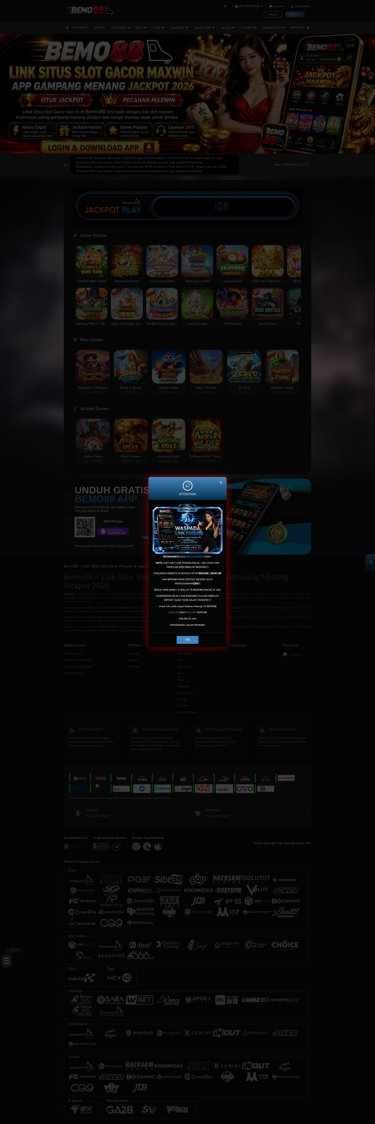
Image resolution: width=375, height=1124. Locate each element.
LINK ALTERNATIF (195, 556)
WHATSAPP (190, 612)
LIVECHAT (173, 612)
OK (187, 639)
